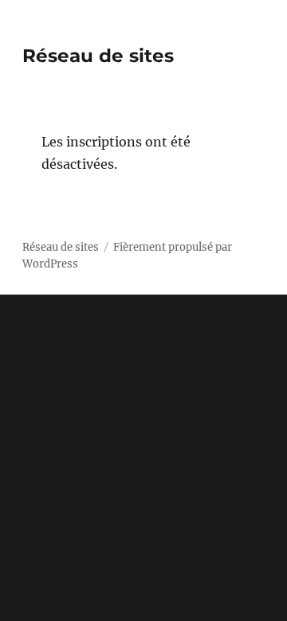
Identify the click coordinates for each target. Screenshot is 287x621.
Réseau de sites (98, 56)
